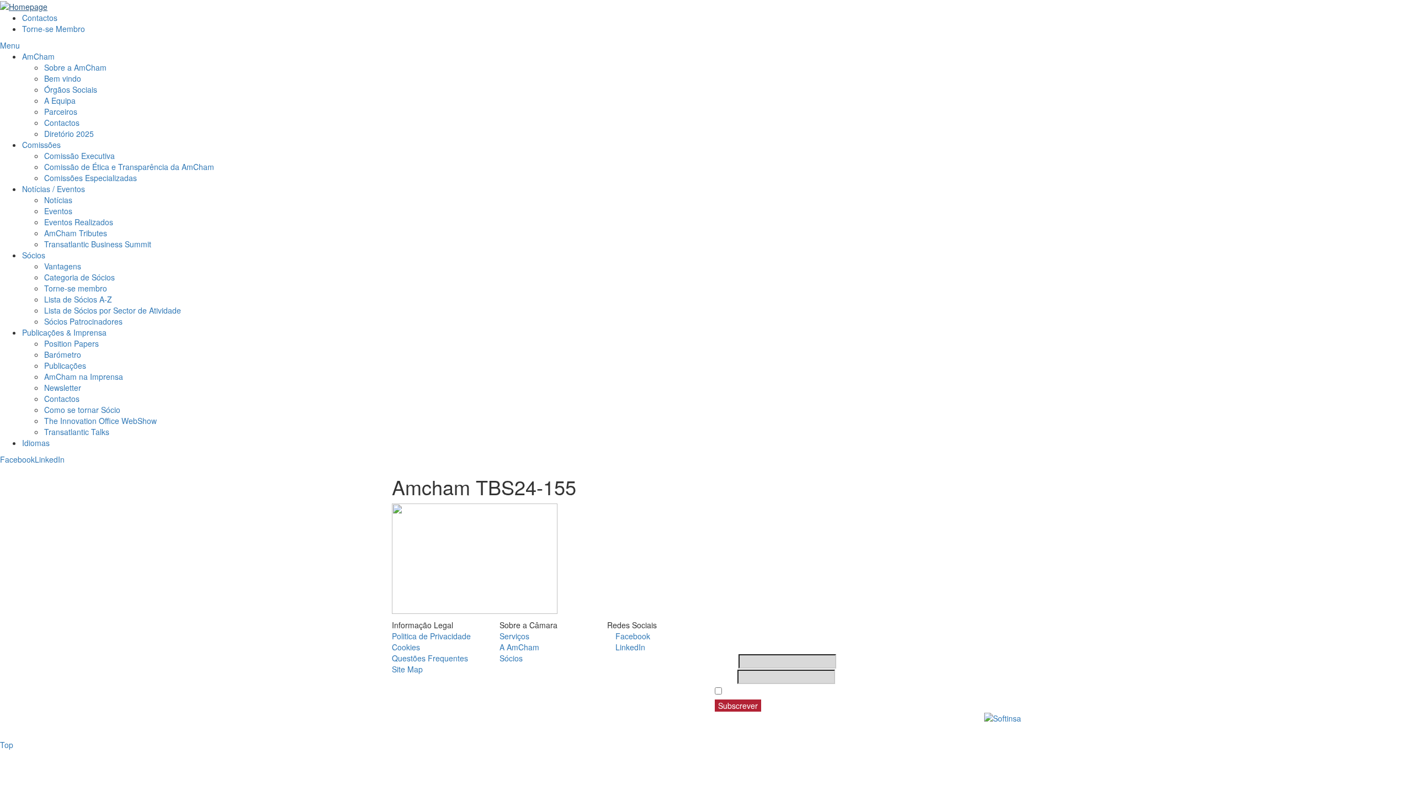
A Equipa (60, 100)
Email (725, 676)
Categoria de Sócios (79, 277)
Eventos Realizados (78, 221)
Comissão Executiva (79, 155)
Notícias (58, 199)
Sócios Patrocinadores (83, 321)
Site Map (407, 669)
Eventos (58, 210)
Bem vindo (62, 78)
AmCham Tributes (75, 233)
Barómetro (62, 354)
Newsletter (62, 387)
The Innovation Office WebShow (100, 420)
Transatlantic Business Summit (97, 244)
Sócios (33, 255)
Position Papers (71, 343)
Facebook (17, 459)
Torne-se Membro (53, 28)
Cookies (406, 647)
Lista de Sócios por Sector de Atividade (112, 310)
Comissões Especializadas (90, 177)
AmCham (38, 56)
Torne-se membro (75, 288)
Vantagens (62, 266)
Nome (725, 661)
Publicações (65, 365)
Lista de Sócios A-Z (78, 299)
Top (6, 744)
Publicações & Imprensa (64, 332)
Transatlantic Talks (76, 431)
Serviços (514, 636)
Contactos (39, 17)
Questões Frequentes (430, 658)
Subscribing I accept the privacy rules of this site (816, 691)
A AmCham (519, 647)
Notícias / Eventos (53, 188)
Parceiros (60, 111)
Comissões (41, 144)
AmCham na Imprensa (83, 376)
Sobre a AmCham (75, 67)
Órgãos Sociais (70, 89)
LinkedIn (50, 459)
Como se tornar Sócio (82, 409)
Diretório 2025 (69, 133)
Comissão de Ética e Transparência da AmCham (129, 166)
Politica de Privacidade (431, 636)
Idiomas (36, 442)
